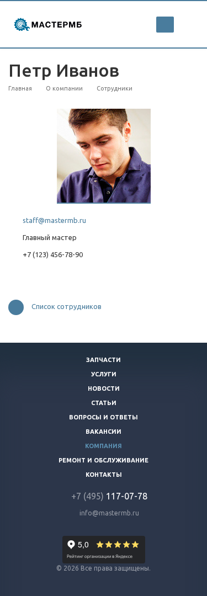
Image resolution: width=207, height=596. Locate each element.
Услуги (103, 374)
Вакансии (103, 431)
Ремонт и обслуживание (103, 460)
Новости (104, 388)
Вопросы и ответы (103, 417)
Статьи (103, 403)
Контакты (104, 474)
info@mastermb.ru (109, 513)
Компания (103, 446)
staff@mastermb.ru (54, 220)
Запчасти (103, 359)
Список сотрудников (66, 307)
